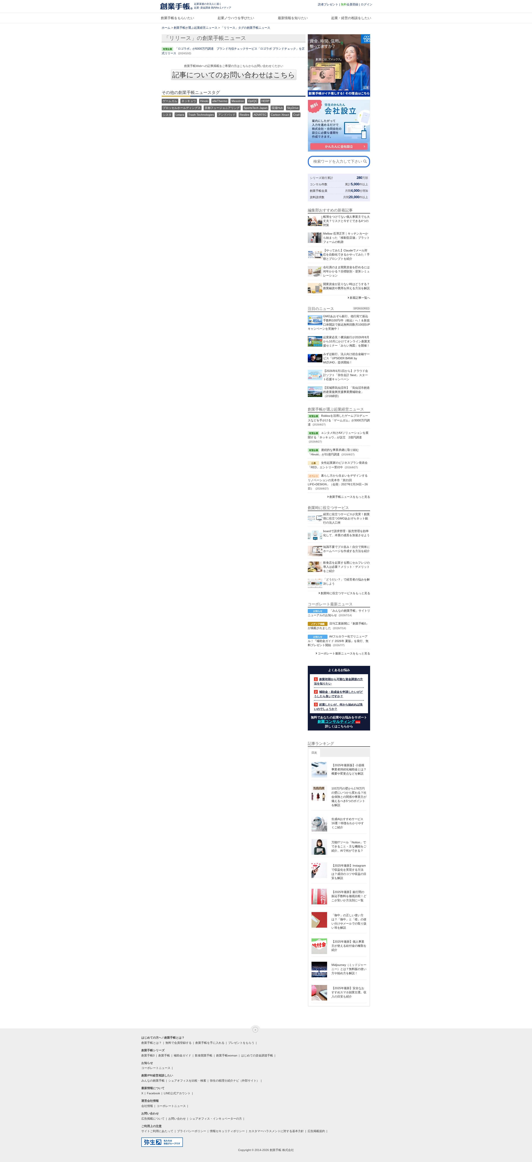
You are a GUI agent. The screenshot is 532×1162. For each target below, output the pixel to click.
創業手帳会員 (318, 190)
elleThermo (219, 101)
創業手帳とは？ (151, 1042)
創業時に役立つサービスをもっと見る (345, 593)
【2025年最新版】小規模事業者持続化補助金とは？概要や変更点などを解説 (348, 769)
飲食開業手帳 (203, 1055)
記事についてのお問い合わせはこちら (233, 75)
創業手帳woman (226, 1055)
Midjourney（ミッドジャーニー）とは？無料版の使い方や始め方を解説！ (348, 969)
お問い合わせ (177, 1118)
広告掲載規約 (316, 1131)
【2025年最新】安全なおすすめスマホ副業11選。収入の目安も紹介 (348, 992)
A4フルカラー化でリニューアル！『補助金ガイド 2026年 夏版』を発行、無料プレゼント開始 (338, 641)
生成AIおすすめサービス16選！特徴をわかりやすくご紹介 (347, 823)
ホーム (166, 27)
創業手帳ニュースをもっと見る (349, 496)
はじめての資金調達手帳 (257, 1055)
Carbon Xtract (280, 114)
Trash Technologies (201, 114)
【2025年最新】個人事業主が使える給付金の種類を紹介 (348, 946)
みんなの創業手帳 (153, 1080)
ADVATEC (260, 114)
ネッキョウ (188, 101)
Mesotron (238, 101)
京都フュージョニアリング (222, 107)
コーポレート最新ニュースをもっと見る (344, 653)
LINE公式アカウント (177, 1093)
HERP (265, 101)
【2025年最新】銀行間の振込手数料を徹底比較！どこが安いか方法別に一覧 (348, 896)
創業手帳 (164, 1055)
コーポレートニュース (155, 1068)
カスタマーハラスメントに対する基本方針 (276, 1131)
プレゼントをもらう (241, 1042)
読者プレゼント (328, 4)
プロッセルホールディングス (182, 107)
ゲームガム (170, 101)
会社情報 (147, 1106)
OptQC (252, 101)
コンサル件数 (318, 184)
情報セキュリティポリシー (227, 1131)
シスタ (167, 114)
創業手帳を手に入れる (209, 1042)
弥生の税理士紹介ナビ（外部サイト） (234, 1080)
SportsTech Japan (255, 107)
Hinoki (204, 101)
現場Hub (277, 107)
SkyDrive (293, 107)
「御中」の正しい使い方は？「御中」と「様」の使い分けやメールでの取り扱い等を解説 (348, 921)
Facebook (153, 1093)
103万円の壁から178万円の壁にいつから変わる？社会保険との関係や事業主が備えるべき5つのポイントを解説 (348, 797)
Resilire (244, 114)
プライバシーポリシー (191, 1131)
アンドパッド (226, 114)
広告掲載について (153, 1118)
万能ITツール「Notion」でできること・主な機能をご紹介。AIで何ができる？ (348, 846)
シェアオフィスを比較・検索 (187, 1080)
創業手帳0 (148, 1055)
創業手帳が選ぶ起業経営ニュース (195, 27)
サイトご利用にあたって (157, 1131)
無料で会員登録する (178, 1042)
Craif (296, 114)
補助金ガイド (182, 1055)
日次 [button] (314, 752)
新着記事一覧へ (360, 297)
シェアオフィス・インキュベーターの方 (216, 1118)
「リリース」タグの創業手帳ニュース (245, 27)
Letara (180, 114)
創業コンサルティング (336, 721)
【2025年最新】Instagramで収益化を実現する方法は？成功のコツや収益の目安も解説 (348, 872)
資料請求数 (317, 197)
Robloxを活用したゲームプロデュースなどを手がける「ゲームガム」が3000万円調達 (339, 420)
